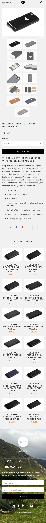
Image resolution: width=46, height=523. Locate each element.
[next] (41, 23)
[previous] (4, 23)
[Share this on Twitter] (10, 227)
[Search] (42, 2)
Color (5, 139)
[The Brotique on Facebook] (18, 505)
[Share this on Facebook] (16, 227)
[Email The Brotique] (31, 505)
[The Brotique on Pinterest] (23, 505)
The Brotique (26, 513)
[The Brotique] (23, 2)
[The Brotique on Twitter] (14, 505)
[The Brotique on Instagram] (27, 505)
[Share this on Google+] (28, 227)
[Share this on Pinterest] (22, 227)
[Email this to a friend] (35, 227)
